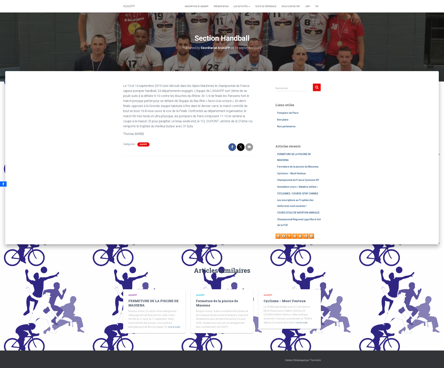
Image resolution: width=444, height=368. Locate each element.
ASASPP (143, 144)
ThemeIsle (315, 360)
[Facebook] (3, 184)
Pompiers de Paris (287, 113)
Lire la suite (174, 327)
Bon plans (282, 119)
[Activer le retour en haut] (437, 361)
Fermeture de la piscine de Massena (297, 166)
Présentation (221, 6)
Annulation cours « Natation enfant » (297, 186)
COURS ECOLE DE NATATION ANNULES (298, 212)
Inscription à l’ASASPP (196, 6)
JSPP (307, 6)
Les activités (241, 6)
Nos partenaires (286, 126)
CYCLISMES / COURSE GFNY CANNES (297, 193)
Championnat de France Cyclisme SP (298, 180)
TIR (316, 6)
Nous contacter (291, 6)
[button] (249, 6)
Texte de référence (265, 6)
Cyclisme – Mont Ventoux (291, 173)
